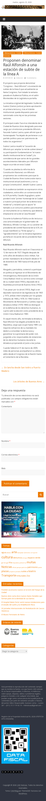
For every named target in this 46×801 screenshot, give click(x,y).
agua (3, 552)
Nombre (5, 441)
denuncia (17, 557)
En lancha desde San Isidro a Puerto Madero (20, 369)
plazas (5, 571)
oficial (14, 567)
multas (31, 562)
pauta (40, 567)
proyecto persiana (15, 571)
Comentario (6, 406)
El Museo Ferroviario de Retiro (13, 614)
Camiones (27, 552)
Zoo (28, 575)
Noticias (6, 567)
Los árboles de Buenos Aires (29, 381)
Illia (10, 562)
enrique (24, 558)
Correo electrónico (10, 454)
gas (7, 563)
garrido (3, 563)
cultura (7, 557)
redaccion (19, 78)
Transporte (8, 575)
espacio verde (34, 557)
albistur (8, 552)
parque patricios (22, 567)
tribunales (21, 575)
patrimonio (32, 567)
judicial (21, 563)
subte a (24, 571)
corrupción (33, 552)
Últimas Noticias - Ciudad (12, 53)
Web (3, 468)
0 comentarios (31, 78)
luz (25, 563)
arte (14, 552)
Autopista (20, 552)
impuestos (16, 563)
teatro (32, 571)
